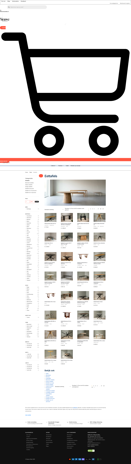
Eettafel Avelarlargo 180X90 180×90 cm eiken (99, 263)
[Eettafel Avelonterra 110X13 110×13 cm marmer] (50, 276)
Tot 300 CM (29, 368)
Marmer (28, 246)
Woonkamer (69, 434)
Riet (27, 260)
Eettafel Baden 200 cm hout (50, 301)
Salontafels (48, 378)
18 (100, 208)
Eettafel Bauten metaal (98, 301)
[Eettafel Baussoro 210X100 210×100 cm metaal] (83, 295)
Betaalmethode (29, 442)
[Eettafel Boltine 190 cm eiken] (99, 334)
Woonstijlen (69, 448)
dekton (28, 224)
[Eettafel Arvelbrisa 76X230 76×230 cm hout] (83, 237)
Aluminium (29, 217)
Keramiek (29, 239)
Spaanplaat (29, 264)
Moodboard (23, 1)
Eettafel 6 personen (50, 398)
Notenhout (29, 255)
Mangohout (29, 244)
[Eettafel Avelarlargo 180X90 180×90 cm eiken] (99, 256)
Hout (28, 233)
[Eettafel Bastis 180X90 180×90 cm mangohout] (67, 295)
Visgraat (28, 280)
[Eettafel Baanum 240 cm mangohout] (99, 276)
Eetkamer (69, 436)
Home (26, 172)
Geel (28, 292)
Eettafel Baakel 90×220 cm (82, 282)
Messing (28, 251)
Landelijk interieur (71, 442)
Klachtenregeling (30, 447)
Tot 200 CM (29, 345)
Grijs (28, 296)
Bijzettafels (48, 375)
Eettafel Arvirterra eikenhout (99, 243)
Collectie (53, 165)
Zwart (28, 310)
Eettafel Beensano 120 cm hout (66, 322)
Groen (28, 297)
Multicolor (29, 299)
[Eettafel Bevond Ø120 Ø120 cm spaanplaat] (83, 334)
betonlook (29, 223)
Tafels (30, 172)
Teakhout (29, 274)
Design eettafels (49, 397)
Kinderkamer (70, 438)
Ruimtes (60, 165)
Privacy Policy (29, 440)
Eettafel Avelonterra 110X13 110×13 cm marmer (50, 283)
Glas (28, 230)
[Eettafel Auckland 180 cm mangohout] (83, 256)
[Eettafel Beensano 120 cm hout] (67, 315)
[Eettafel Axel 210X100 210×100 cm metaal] (67, 276)
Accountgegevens (114, 3)
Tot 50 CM (29, 347)
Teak (28, 273)
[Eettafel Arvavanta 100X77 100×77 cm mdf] (67, 237)
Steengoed (29, 269)
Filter (36, 201)
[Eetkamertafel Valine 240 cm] (50, 217)
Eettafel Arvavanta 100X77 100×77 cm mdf (66, 244)
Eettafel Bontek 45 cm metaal (50, 360)
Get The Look (49, 440)
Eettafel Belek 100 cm (98, 321)
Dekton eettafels (49, 381)
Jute (28, 235)
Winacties (48, 438)
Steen (28, 267)
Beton (28, 221)
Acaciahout (29, 215)
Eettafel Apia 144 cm (49, 243)
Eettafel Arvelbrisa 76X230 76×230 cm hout (82, 244)
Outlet (67, 165)
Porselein (29, 258)
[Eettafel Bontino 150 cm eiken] (67, 354)
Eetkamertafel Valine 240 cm (50, 223)
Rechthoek (29, 331)
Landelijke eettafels (50, 392)
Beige (28, 287)
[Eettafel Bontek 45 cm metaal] (50, 354)
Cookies (28, 449)
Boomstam (29, 324)
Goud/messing (30, 294)
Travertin (29, 276)
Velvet (28, 278)
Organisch (29, 327)
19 (103, 208)
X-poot (28, 317)
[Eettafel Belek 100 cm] (99, 315)
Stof (27, 271)
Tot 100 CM (29, 343)
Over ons (3, 1)
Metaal (28, 253)
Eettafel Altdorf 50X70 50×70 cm (83, 224)
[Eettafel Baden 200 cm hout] (50, 295)
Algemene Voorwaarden (31, 438)
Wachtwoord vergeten (125, 3)
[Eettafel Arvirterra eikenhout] (99, 237)
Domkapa (29, 208)
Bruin (28, 290)
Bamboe (28, 219)
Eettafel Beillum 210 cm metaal (81, 322)
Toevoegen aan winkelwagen (50, 230)
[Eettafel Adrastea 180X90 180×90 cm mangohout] (67, 217)
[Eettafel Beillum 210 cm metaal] (83, 315)
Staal (28, 265)
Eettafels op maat (50, 383)
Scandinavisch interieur (72, 440)
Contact (28, 436)
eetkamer (75, 407)
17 (98, 208)
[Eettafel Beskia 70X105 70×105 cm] (67, 334)
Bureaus (48, 376)
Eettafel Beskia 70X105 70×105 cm (65, 341)
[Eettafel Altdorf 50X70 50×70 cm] (83, 217)
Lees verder (28, 415)
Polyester (29, 257)
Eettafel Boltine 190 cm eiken (99, 340)
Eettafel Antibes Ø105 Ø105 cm (99, 224)
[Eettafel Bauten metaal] (99, 295)
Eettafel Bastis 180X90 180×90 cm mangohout (65, 302)
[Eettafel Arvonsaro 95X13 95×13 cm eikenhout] (50, 256)
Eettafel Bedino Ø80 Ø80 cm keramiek (50, 322)
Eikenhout (29, 228)
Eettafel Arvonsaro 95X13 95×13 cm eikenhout (50, 263)
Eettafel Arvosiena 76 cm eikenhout (66, 263)
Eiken (28, 226)
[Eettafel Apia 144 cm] (50, 237)
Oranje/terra (29, 303)
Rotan (28, 262)
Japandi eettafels (50, 386)
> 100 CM (29, 354)
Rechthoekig (29, 333)
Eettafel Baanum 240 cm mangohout (98, 283)
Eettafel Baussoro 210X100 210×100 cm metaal (82, 302)
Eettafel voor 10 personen (31, 190)
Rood (28, 305)
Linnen (28, 242)
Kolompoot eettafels (50, 390)
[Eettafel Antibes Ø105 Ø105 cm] (99, 217)
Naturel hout (29, 301)
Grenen (28, 231)
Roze (28, 306)
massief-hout (29, 248)
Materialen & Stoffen (71, 444)
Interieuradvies (15, 1)
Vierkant (28, 336)
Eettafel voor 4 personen (30, 192)
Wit (27, 308)
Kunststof (29, 240)
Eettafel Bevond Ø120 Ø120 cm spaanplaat (82, 341)
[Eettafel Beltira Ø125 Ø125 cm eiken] (50, 334)
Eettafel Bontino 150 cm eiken (66, 360)
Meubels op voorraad (75, 165)
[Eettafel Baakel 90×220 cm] (83, 276)
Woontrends (49, 434)
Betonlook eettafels (50, 379)
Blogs (8, 1)
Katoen (28, 237)
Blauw (28, 288)
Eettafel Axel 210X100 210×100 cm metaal (65, 283)
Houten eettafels (49, 384)
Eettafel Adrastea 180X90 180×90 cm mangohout (66, 224)
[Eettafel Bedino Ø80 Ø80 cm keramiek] (50, 315)
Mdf (27, 249)
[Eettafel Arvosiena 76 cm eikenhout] (67, 256)
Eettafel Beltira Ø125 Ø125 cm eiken (50, 341)
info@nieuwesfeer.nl (95, 442)
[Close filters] (41, 175)
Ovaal (28, 329)
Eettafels (27, 180)
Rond (28, 335)
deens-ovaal (29, 326)
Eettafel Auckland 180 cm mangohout (82, 263)
